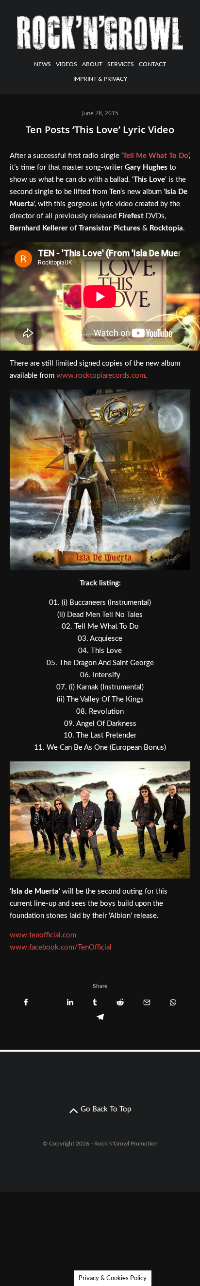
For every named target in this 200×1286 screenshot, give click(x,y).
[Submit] (120, 1002)
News (42, 64)
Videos (66, 64)
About (92, 64)
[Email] (146, 1002)
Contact (152, 64)
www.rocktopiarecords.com (100, 375)
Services (120, 64)
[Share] (26, 1002)
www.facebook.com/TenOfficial (61, 947)
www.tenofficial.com (43, 935)
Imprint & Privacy (100, 79)
